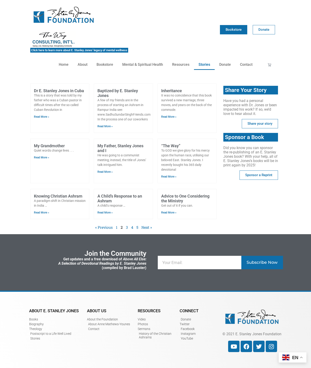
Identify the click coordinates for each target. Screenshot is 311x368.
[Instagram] (271, 346)
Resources (180, 64)
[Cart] (269, 64)
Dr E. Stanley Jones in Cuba (59, 90)
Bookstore (105, 64)
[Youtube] (234, 346)
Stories (204, 64)
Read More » (41, 116)
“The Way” (170, 145)
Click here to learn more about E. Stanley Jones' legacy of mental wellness (79, 50)
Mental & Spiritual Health (142, 64)
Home (64, 64)
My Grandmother (49, 145)
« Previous (104, 227)
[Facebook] (246, 346)
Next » (146, 227)
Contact (246, 64)
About (82, 64)
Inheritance (171, 90)
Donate (225, 64)
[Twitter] (259, 346)
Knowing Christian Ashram (58, 196)
